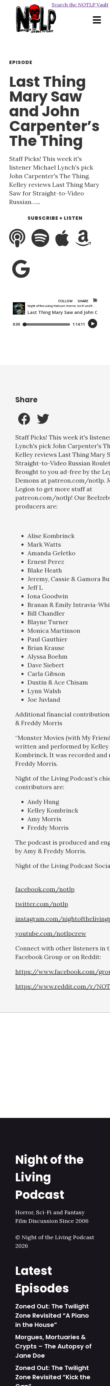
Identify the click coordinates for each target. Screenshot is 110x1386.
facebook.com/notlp (45, 889)
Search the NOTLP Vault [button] (80, 5)
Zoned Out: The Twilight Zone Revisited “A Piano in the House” (52, 1315)
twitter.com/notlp (41, 904)
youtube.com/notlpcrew (50, 933)
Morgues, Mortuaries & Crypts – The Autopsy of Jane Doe (53, 1346)
